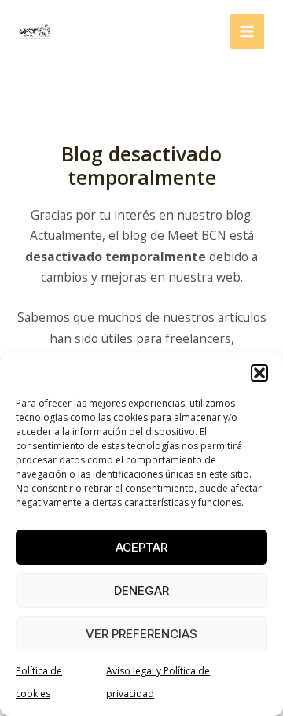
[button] (259, 373)
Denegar (141, 590)
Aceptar (141, 547)
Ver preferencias (141, 633)
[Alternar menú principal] (247, 31)
